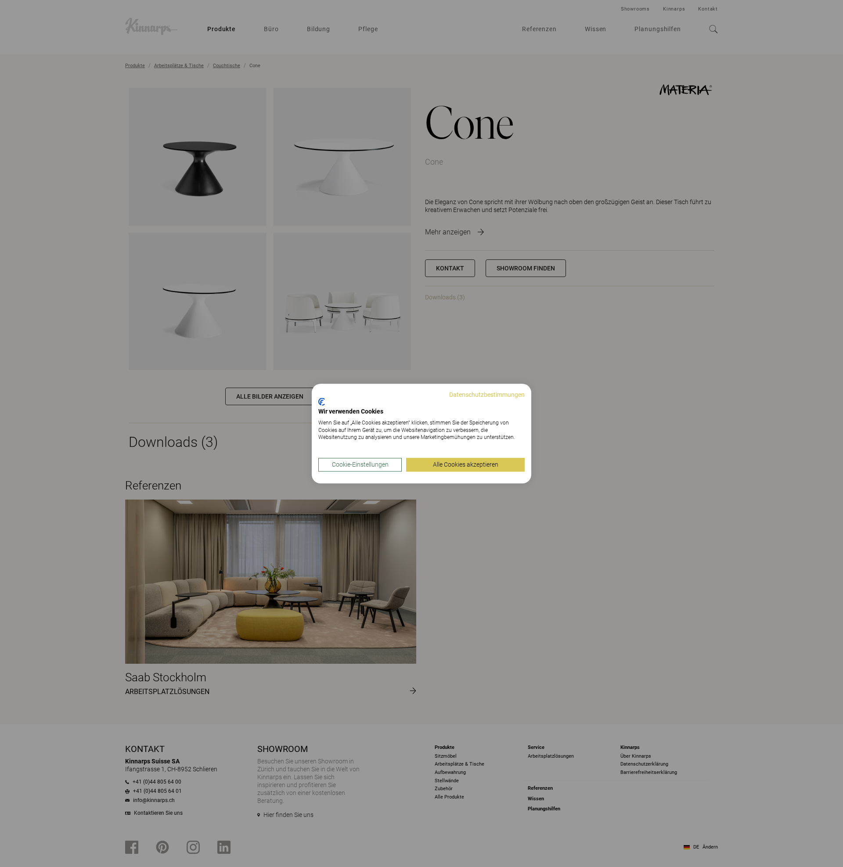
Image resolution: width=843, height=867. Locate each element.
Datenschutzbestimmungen (487, 394)
